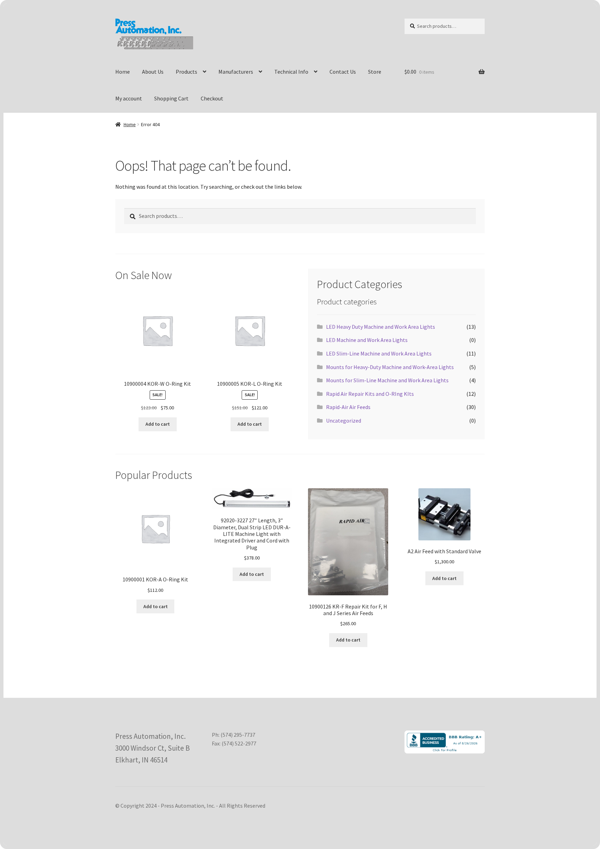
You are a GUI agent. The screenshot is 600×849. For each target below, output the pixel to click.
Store (374, 71)
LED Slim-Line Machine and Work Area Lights (379, 353)
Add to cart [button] (157, 424)
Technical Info (291, 71)
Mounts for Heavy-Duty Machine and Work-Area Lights (390, 367)
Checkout (212, 98)
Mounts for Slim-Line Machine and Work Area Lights (387, 380)
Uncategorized (343, 420)
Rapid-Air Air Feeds (348, 406)
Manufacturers (235, 71)
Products (186, 71)
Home (122, 71)
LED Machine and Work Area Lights (367, 339)
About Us (153, 71)
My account (128, 98)
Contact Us (343, 71)
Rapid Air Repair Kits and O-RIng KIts (370, 393)
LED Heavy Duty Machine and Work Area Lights (380, 326)
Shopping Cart (171, 98)
